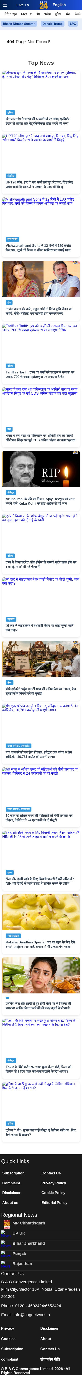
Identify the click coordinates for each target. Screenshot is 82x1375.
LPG (73, 23)
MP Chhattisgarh (29, 1223)
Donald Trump (53, 23)
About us (10, 1203)
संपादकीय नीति (50, 1359)
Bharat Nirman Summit (19, 23)
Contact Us (51, 1173)
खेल (68, 14)
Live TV (22, 5)
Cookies (8, 1339)
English (59, 5)
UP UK (19, 1233)
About (45, 1339)
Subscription (13, 1173)
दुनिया (58, 14)
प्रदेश (47, 14)
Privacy (7, 1328)
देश (38, 14)
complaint (9, 1359)
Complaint (11, 1183)
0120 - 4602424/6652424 (38, 1306)
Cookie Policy (53, 1193)
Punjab (19, 1253)
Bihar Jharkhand (29, 1243)
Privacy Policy (53, 1183)
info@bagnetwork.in (32, 1315)
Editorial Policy (54, 1203)
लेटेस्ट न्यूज (11, 14)
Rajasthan (22, 1263)
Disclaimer (11, 1193)
